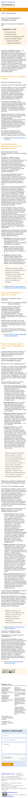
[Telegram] (8, 672)
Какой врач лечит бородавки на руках (13, 662)
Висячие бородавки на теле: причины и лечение (20, 694)
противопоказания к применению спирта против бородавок (15, 287)
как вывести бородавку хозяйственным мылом (15, 335)
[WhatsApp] (14, 672)
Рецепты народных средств (14, 38)
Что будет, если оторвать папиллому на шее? (7, 723)
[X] (10, 672)
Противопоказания (11, 34)
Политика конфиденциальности (9, 792)
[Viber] (12, 672)
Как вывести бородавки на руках (15, 36)
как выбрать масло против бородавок (14, 627)
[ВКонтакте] (3, 672)
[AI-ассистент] (4, 794)
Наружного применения (14, 43)
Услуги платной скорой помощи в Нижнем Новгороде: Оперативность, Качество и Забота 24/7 (20, 711)
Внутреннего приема (13, 41)
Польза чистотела (11, 32)
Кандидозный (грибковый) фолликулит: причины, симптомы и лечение (7, 698)
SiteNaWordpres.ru (9, 796)
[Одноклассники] (5, 672)
